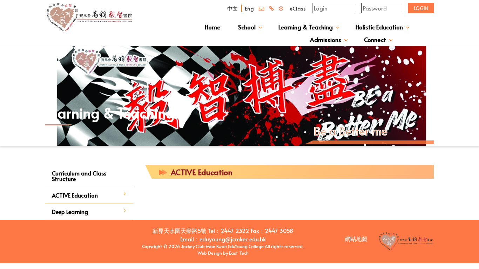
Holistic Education (379, 27)
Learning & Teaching (305, 27)
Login (421, 8)
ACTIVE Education (75, 195)
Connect (375, 39)
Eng (249, 8)
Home (213, 27)
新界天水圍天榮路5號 (180, 230)
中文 (232, 8)
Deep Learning (70, 211)
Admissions (325, 39)
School (247, 27)
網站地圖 (356, 238)
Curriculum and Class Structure (79, 175)
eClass (298, 8)
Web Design (209, 253)
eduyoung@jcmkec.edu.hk (233, 239)
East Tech (239, 253)
